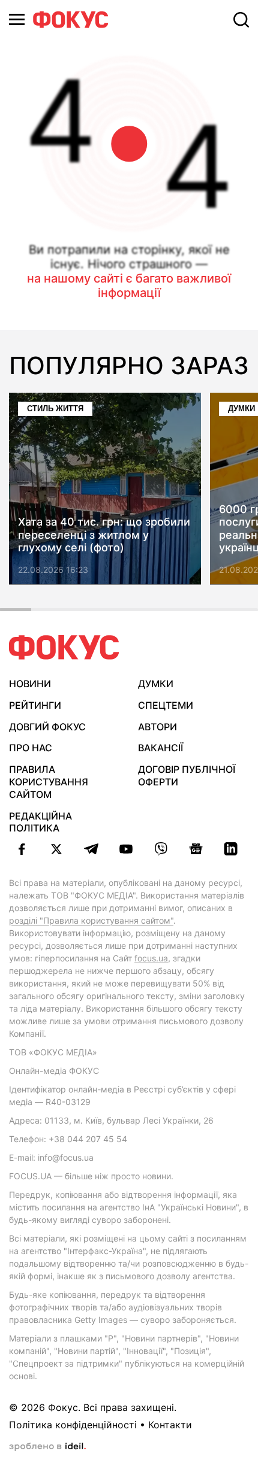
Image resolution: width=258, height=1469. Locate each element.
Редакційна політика (40, 822)
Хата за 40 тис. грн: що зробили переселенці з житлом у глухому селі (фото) (104, 534)
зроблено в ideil (47, 1447)
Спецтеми (165, 705)
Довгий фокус (47, 727)
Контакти (170, 1425)
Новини (30, 684)
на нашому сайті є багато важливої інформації (129, 285)
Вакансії (160, 748)
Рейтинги (35, 705)
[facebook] (21, 848)
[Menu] (17, 19)
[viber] (160, 848)
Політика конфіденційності (73, 1425)
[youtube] (126, 848)
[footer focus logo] (64, 647)
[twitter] (56, 848)
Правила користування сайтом (48, 781)
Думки (155, 684)
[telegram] (91, 848)
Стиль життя (55, 408)
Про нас (30, 748)
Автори (157, 727)
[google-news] (195, 848)
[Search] (241, 20)
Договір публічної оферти (186, 775)
